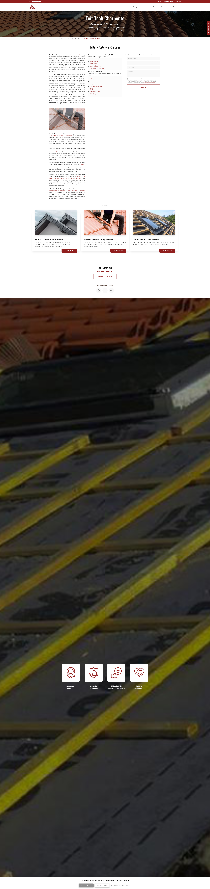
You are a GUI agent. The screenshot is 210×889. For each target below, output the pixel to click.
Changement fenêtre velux (97, 68)
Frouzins (92, 84)
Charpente (136, 7)
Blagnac (92, 78)
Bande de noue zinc (95, 66)
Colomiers (92, 79)
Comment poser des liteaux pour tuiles (146, 239)
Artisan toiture (93, 63)
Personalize (116, 885)
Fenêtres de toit (176, 7)
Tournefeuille (93, 95)
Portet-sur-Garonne (76, 38)
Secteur (67, 38)
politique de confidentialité (149, 82)
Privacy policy (127, 885)
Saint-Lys (92, 93)
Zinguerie (156, 7)
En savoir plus (69, 251)
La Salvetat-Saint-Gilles (96, 86)
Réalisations (168, 2)
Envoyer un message (105, 276)
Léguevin (92, 88)
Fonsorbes (92, 83)
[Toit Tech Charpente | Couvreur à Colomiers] (32, 7)
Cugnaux (92, 81)
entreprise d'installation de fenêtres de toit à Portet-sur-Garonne (67, 190)
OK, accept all (87, 885)
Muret (91, 89)
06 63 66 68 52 (107, 271)
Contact (178, 2)
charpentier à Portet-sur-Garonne (60, 136)
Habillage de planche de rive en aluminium (49, 239)
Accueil (159, 2)
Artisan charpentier (95, 60)
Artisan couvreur (94, 61)
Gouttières (164, 7)
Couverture (146, 7)
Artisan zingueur (94, 65)
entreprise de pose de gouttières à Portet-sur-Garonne (67, 177)
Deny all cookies (102, 885)
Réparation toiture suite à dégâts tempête (98, 239)
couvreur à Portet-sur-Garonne (74, 55)
